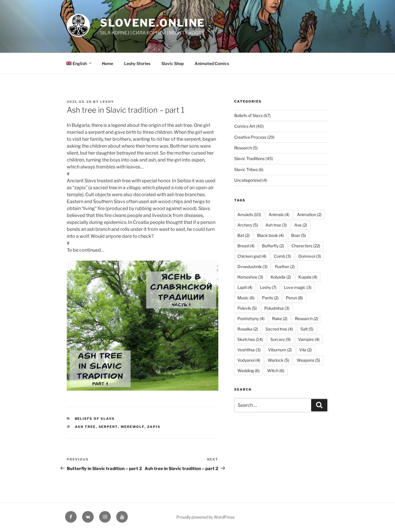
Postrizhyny (251, 318)
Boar (298, 235)
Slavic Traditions (249, 158)
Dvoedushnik (252, 266)
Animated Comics (212, 63)
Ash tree (85, 427)
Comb (282, 256)
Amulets (249, 214)
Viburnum (280, 349)
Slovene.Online (152, 22)
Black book (270, 235)
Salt (306, 328)
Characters (305, 245)
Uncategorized (247, 180)
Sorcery (280, 339)
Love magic (297, 287)
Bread (245, 245)
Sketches (250, 339)
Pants (270, 297)
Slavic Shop (172, 63)
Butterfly (273, 245)
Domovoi (309, 256)
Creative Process (250, 137)
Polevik (247, 308)
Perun (294, 297)
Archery (247, 224)
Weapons (308, 360)
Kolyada (281, 276)
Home (107, 63)
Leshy (107, 102)
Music (245, 297)
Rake (279, 318)
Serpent (108, 427)
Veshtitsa (249, 349)
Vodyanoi (248, 360)
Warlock (278, 360)
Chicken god (251, 256)
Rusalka (247, 328)
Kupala (307, 276)
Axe (300, 224)
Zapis (154, 427)
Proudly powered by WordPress (205, 517)
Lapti (244, 287)
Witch (275, 370)
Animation (309, 214)
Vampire (309, 339)
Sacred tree (279, 328)
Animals (279, 214)
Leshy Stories (137, 63)
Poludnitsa (276, 308)
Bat (243, 235)
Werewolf (133, 427)
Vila (305, 349)
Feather (285, 266)
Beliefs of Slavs (95, 419)
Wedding (248, 370)
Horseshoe (250, 276)
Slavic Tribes (246, 169)
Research (243, 147)
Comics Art (244, 126)
